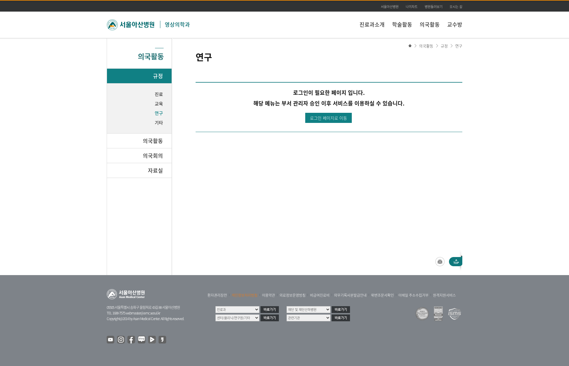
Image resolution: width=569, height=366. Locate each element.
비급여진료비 (320, 295)
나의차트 (412, 6)
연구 (458, 46)
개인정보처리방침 (244, 295)
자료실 (155, 170)
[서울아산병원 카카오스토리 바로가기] (163, 340)
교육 (159, 103)
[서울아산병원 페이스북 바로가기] (131, 340)
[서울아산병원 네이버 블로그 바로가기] (142, 340)
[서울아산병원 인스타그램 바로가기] (121, 340)
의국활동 (430, 24)
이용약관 (268, 295)
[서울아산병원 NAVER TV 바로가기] (152, 340)
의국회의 (153, 156)
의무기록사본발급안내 (350, 295)
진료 (159, 94)
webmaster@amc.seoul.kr (143, 313)
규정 (444, 46)
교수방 (454, 24)
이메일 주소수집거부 (413, 295)
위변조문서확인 (382, 295)
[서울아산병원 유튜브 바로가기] (111, 340)
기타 (159, 122)
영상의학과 (177, 24)
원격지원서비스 (444, 295)
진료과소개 (372, 24)
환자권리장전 (217, 295)
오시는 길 (456, 6)
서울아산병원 (390, 6)
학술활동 (402, 24)
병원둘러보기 (433, 6)
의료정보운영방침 (292, 295)
